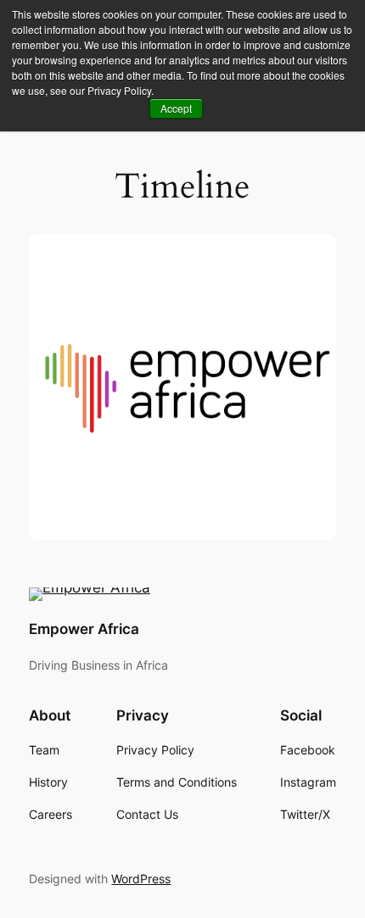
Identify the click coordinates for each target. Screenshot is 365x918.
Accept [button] (176, 108)
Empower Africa (84, 628)
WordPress (141, 878)
